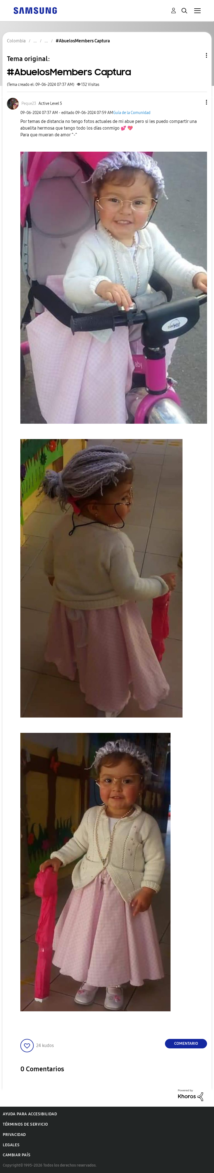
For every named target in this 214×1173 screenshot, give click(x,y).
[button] (197, 102)
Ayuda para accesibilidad (30, 1114)
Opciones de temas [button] (197, 55)
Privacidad (14, 1134)
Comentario (186, 1043)
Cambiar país (16, 1155)
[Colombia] (35, 10)
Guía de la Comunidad (131, 112)
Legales (11, 1145)
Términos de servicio (25, 1124)
